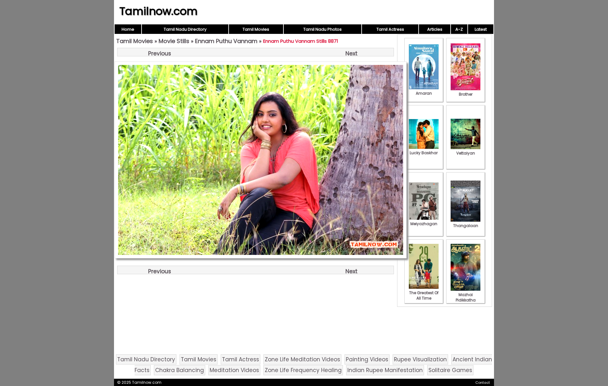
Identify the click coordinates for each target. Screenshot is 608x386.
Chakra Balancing (179, 370)
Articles (434, 29)
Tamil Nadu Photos (322, 29)
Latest (481, 29)
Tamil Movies (256, 29)
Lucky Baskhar (424, 152)
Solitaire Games (450, 370)
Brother (465, 94)
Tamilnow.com (158, 11)
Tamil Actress (390, 29)
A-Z (459, 29)
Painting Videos (367, 359)
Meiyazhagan (423, 223)
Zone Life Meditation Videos (302, 359)
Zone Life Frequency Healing (303, 370)
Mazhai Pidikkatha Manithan (466, 300)
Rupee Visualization (420, 359)
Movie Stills (174, 41)
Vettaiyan (465, 153)
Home (128, 29)
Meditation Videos (234, 370)
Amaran (424, 93)
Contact (482, 382)
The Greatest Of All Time (424, 295)
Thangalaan (465, 225)
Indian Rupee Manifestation (385, 370)
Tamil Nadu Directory (185, 29)
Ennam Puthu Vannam (226, 41)
